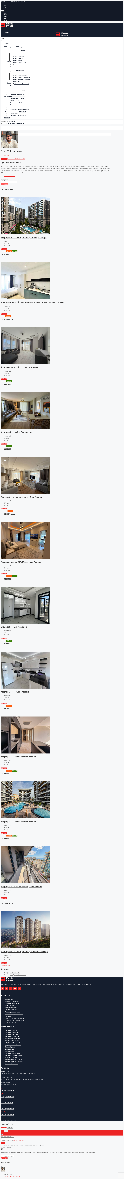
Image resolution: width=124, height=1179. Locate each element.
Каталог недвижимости (11, 40)
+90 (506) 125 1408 (7, 1091)
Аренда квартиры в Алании (13, 1059)
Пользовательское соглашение (15, 1020)
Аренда (3, 316)
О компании (11, 121)
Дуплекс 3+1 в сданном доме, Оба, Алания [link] (21, 497)
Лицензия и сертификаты (15, 123)
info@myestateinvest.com (18, 975)
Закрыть (10, 1127)
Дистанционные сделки (12, 1012)
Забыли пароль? (18, 1141)
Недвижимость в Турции (13, 1045)
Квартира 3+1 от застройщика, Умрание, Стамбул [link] (24, 951)
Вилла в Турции (10, 1047)
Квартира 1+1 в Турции (12, 1053)
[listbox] (9, 182)
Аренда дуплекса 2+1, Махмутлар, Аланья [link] (21, 562)
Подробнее (4, 249)
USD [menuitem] (5, 16)
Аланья (9, 45)
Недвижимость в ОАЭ (12, 1040)
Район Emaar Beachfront (21, 84)
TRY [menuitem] (5, 18)
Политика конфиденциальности (15, 1018)
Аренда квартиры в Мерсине (14, 1062)
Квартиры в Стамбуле (12, 1036)
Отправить (4, 1158)
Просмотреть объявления (12, 1176)
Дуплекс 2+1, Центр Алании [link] (14, 627)
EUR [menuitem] (5, 14)
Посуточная (4, 510)
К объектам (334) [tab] (9, 176)
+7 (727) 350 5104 (7, 1103)
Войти (2, 1143)
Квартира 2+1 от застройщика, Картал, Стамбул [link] (23, 237)
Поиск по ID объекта (11, 1064)
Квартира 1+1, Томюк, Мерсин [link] (15, 692)
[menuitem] (5, 5)
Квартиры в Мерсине (11, 1032)
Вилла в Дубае (9, 1049)
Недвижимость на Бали (12, 1043)
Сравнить (4, 1127)
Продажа (3, 186)
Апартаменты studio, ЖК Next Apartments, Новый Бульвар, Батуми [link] (32, 302)
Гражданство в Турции (12, 1003)
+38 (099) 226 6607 (7, 1109)
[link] (25, 233)
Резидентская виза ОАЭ (12, 1007)
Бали (9, 83)
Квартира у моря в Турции (13, 1055)
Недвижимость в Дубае (12, 1038)
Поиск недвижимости (17, 94)
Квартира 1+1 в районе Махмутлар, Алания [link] (21, 886)
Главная (6, 32)
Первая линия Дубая (17, 70)
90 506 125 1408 (15, 973)
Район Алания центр (19, 63)
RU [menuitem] (5, 7)
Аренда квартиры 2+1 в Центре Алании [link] (19, 367)
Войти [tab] (6, 1131)
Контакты (7, 128)
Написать (3, 159)
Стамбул (10, 62)
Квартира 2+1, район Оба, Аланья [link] (16, 432)
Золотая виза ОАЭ (11, 1010)
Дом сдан (14, 251)
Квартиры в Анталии (11, 1034)
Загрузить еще (5, 965)
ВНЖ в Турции (9, 1005)
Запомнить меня (7, 1141)
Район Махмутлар (16, 47)
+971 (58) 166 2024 (7, 1097)
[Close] (1, 1166)
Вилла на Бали (9, 1051)
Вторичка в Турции (11, 1057)
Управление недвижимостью (19, 109)
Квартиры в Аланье (11, 1030)
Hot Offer (9, 251)
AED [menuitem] (5, 20)
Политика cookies (10, 1022)
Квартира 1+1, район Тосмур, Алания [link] (18, 757)
